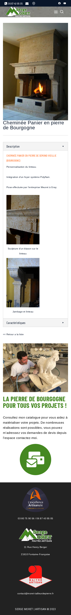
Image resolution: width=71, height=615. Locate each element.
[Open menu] (55, 12)
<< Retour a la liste (13, 334)
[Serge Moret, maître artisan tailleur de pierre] (18, 12)
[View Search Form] (62, 12)
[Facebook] (59, 3)
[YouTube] (64, 3)
